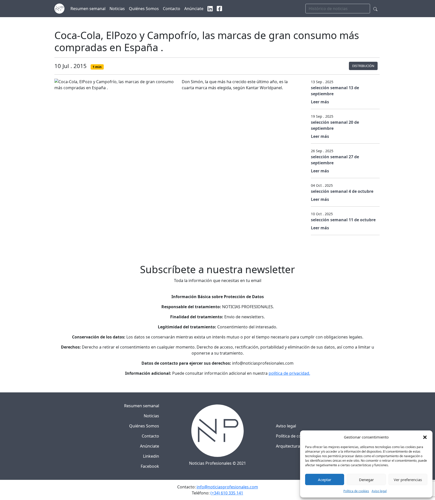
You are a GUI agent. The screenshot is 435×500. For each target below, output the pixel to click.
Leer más (320, 102)
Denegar (366, 479)
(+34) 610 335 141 (226, 493)
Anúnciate (149, 446)
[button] (424, 437)
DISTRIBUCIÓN (363, 66)
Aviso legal (379, 491)
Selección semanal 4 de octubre (342, 191)
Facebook (150, 466)
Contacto (150, 436)
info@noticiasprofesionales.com (227, 487)
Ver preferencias (408, 479)
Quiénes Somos (144, 426)
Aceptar (324, 479)
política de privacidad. (289, 373)
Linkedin (151, 456)
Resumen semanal (141, 406)
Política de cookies (356, 491)
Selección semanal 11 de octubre (343, 220)
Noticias (151, 416)
